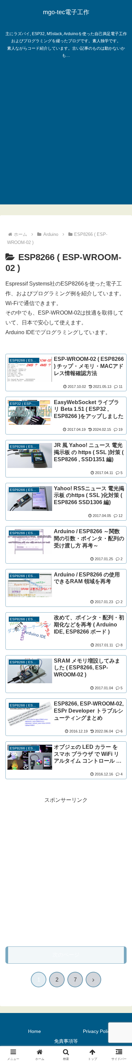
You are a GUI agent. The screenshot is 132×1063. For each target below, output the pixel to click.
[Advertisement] (66, 138)
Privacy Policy (97, 1031)
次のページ (66, 955)
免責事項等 (66, 1041)
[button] (119, 893)
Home (34, 1031)
